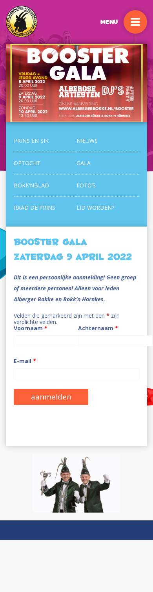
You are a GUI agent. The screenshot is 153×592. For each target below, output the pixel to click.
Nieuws (87, 140)
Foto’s (86, 185)
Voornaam (30, 328)
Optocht (27, 163)
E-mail (25, 361)
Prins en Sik (31, 140)
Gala (83, 163)
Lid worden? (95, 207)
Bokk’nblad (31, 185)
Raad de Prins (34, 207)
